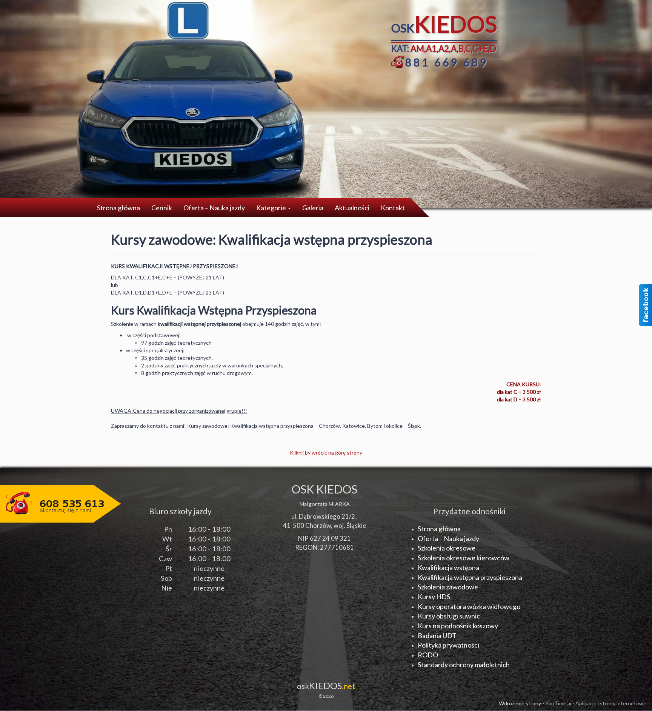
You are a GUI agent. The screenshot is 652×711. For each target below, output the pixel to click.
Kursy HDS (434, 596)
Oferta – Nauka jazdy (214, 208)
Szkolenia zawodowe (448, 587)
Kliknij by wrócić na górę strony (326, 452)
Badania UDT (437, 635)
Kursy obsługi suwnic (449, 616)
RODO (428, 655)
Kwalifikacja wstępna (448, 567)
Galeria (312, 208)
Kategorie (271, 208)
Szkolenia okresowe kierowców (463, 558)
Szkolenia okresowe (446, 548)
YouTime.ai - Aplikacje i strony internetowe (595, 703)
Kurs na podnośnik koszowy (458, 626)
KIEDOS (326, 685)
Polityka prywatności (448, 645)
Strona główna (118, 208)
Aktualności (352, 208)
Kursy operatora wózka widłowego (469, 606)
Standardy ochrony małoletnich (464, 664)
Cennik (161, 208)
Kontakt (393, 208)
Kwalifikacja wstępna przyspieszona (470, 577)
